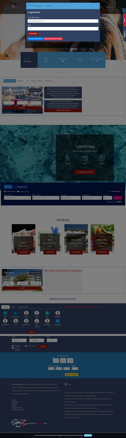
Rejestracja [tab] (39, 6)
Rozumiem (88, 435)
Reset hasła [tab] (48, 6)
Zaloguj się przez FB (35, 38)
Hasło (29, 25)
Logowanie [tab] (31, 5)
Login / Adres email (33, 17)
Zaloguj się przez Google (53, 38)
